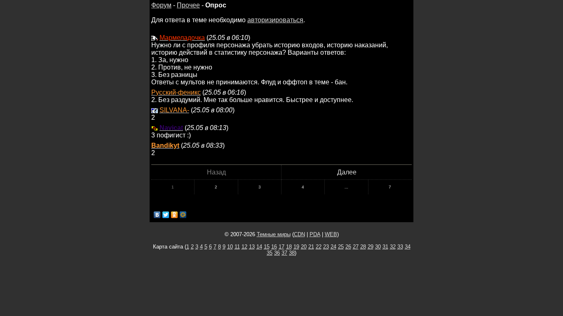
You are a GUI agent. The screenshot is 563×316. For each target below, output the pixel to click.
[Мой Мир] (183, 214)
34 (408, 247)
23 (326, 247)
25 (341, 247)
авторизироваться (275, 19)
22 (318, 247)
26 (348, 247)
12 (244, 247)
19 (296, 247)
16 (274, 247)
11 (237, 247)
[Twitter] (166, 214)
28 (363, 247)
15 (267, 247)
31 (385, 247)
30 (378, 247)
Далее (347, 172)
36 (277, 253)
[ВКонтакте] (157, 214)
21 (311, 247)
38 (292, 253)
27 (356, 247)
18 (289, 247)
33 (400, 247)
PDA (315, 234)
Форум (161, 5)
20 (304, 247)
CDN (299, 234)
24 (333, 247)
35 (269, 253)
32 (393, 247)
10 (230, 247)
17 (281, 247)
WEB (331, 234)
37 (284, 253)
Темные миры (274, 234)
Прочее (188, 5)
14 (259, 247)
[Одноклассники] (174, 214)
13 (252, 247)
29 (370, 247)
